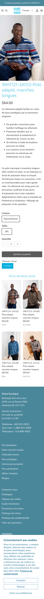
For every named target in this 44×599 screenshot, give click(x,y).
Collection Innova (10, 454)
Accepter (20, 580)
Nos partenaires (10, 468)
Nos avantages (9, 459)
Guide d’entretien (10, 503)
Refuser (21, 586)
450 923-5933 (21, 424)
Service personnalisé (12, 464)
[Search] (7, 10)
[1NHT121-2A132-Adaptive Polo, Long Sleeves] (11, 294)
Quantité (6, 238)
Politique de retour (11, 513)
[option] (22, 48)
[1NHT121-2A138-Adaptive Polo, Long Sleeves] (11, 346)
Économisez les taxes (13, 508)
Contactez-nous (9, 489)
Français (25, 10)
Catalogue (7, 494)
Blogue (5, 478)
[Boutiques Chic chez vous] (17, 10)
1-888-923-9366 (22, 427)
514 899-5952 (22, 431)
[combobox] (27, 10)
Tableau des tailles (11, 499)
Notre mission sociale (13, 449)
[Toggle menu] (2, 10)
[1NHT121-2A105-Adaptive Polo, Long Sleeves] (32, 294)
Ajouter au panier (22, 254)
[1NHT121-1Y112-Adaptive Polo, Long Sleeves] (32, 346)
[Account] (36, 10)
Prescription (7, 266)
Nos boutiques (9, 445)
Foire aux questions (12, 522)
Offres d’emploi (10, 473)
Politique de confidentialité (18, 572)
